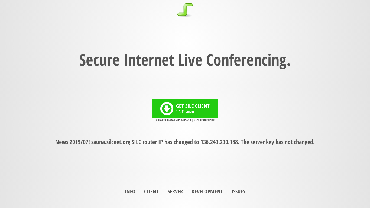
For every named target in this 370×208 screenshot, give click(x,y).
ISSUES (238, 191)
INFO (130, 191)
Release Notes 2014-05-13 (173, 120)
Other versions (204, 120)
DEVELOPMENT (207, 191)
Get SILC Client (193, 108)
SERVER (175, 191)
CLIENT (151, 191)
